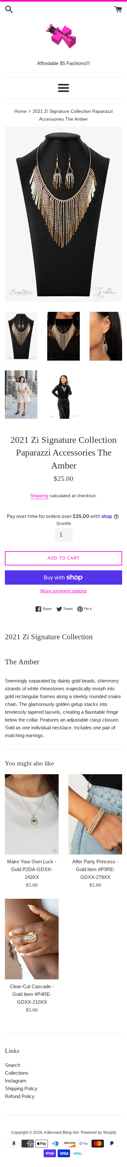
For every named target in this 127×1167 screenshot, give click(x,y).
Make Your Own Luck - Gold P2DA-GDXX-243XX (31, 869)
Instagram (15, 1080)
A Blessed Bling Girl (61, 1132)
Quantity (63, 523)
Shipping (39, 495)
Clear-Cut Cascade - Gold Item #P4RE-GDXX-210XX (32, 994)
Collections (16, 1073)
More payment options (63, 590)
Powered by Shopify (98, 1132)
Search (12, 1065)
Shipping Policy (21, 1088)
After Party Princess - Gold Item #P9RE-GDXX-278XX (95, 869)
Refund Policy (20, 1096)
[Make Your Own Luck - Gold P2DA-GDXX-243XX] (32, 814)
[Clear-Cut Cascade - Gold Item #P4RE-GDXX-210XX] (32, 939)
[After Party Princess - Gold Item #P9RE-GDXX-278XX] (95, 814)
